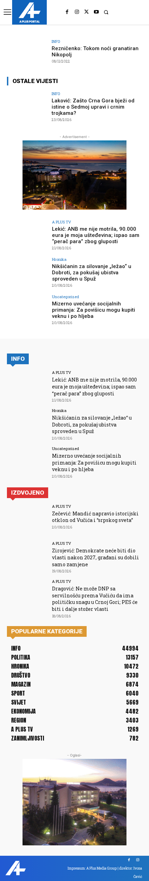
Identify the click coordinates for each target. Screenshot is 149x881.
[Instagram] (77, 12)
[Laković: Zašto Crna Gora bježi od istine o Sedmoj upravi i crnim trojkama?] (27, 107)
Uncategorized (65, 297)
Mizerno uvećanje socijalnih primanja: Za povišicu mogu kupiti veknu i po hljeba (93, 310)
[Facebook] (67, 12)
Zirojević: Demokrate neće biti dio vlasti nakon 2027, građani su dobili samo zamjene (95, 557)
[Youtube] (96, 12)
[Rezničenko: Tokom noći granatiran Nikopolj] (27, 54)
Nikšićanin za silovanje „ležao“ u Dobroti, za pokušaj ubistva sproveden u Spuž (91, 272)
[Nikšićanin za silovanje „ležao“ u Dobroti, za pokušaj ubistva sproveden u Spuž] (27, 272)
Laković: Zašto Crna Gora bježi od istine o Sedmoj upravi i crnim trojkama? (93, 107)
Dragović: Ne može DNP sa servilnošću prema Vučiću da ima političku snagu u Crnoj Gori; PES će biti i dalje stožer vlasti (95, 598)
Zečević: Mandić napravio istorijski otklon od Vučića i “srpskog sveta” (95, 517)
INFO (56, 41)
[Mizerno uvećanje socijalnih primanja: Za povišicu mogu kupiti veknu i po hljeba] (27, 310)
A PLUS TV (61, 222)
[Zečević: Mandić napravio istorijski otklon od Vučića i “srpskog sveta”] (27, 519)
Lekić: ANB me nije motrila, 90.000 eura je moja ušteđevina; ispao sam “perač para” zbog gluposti (95, 235)
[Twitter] (86, 12)
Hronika (59, 259)
